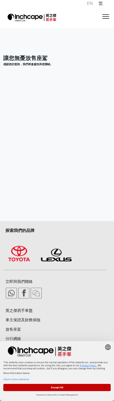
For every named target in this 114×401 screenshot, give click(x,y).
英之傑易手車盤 (19, 310)
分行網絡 (13, 338)
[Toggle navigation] (106, 18)
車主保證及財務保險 (23, 319)
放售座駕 (13, 329)
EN (90, 3)
